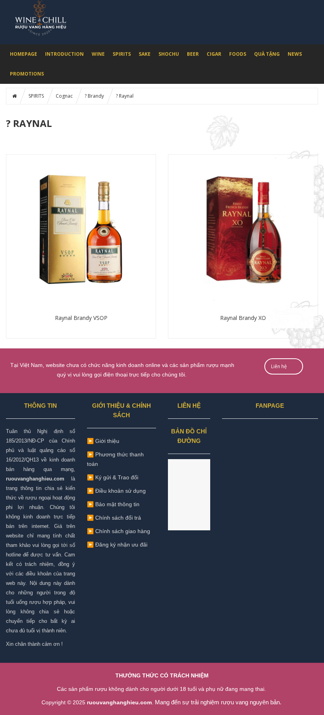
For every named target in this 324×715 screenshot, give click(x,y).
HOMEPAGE (23, 54)
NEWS (295, 54)
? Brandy (94, 96)
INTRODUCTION (64, 54)
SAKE (145, 54)
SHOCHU (168, 54)
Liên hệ (279, 366)
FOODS (237, 54)
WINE (98, 54)
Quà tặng (267, 54)
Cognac (64, 96)
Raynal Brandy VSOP (81, 318)
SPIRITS (122, 54)
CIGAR (214, 54)
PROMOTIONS (27, 73)
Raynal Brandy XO (243, 318)
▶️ (113, 504)
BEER (193, 54)
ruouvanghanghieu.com (35, 479)
